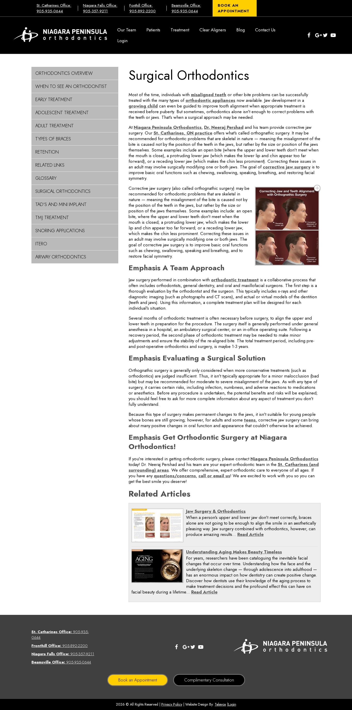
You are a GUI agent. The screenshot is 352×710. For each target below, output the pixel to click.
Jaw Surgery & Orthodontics (216, 511)
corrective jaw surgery (287, 167)
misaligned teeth (208, 95)
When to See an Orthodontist (71, 86)
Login (232, 704)
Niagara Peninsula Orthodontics (168, 127)
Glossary (45, 178)
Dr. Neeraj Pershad (224, 127)
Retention (47, 152)
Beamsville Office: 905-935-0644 (186, 8)
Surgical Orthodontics (62, 191)
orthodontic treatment (235, 280)
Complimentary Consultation (209, 680)
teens (250, 420)
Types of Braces (53, 139)
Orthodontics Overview (64, 73)
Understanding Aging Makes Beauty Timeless (234, 552)
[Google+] (319, 35)
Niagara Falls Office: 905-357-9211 (100, 8)
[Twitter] (327, 35)
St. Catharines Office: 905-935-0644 (54, 8)
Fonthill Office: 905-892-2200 (142, 8)
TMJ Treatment (52, 217)
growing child (143, 106)
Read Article (250, 534)
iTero (41, 243)
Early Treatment (53, 99)
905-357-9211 (62, 654)
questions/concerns (175, 476)
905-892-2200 (59, 646)
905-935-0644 (61, 662)
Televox (220, 704)
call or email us (214, 476)
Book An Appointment (233, 8)
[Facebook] (311, 35)
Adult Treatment (54, 125)
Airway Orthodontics (60, 257)
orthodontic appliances (210, 100)
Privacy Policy (171, 704)
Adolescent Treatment (62, 112)
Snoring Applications (60, 230)
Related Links (49, 165)
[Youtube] (334, 35)
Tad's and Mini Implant (61, 204)
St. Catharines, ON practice (183, 133)
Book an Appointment (137, 680)
